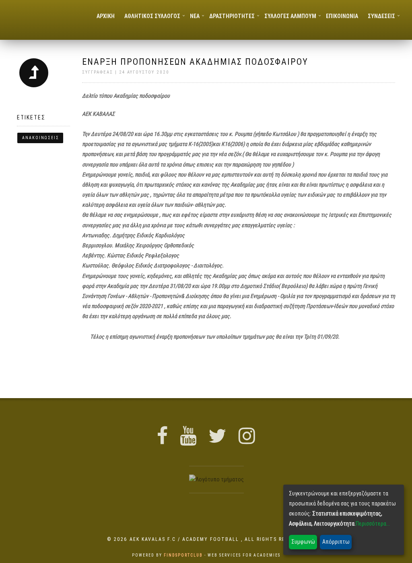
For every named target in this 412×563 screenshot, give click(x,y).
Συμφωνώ (303, 541)
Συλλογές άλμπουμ (290, 16)
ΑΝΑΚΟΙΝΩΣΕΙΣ (40, 137)
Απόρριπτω (336, 541)
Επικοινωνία (342, 16)
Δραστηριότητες (232, 16)
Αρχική (106, 16)
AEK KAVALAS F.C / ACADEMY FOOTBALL (185, 539)
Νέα (195, 16)
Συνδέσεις (381, 16)
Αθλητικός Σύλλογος (152, 16)
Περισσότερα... (373, 523)
